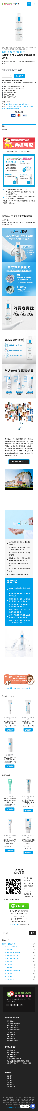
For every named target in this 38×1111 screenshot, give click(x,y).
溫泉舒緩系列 (9, 949)
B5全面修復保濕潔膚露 (13, 106)
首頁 (3, 47)
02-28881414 (13, 924)
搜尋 (32, 933)
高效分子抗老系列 (11, 947)
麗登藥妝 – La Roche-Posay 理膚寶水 (19, 688)
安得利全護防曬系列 (11, 956)
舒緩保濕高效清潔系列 (12, 971)
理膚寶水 (25, 106)
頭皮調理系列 (9, 977)
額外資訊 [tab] (4, 129)
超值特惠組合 (9, 980)
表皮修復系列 (21, 52)
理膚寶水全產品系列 (22, 47)
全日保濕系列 (9, 965)
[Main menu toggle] (29, 4)
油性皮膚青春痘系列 (11, 959)
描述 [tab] (3, 126)
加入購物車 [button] (10, 730)
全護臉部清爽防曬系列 (12, 953)
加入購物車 (19, 76)
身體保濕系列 (9, 968)
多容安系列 (8, 962)
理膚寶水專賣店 (10, 47)
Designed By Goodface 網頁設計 (19, 1107)
